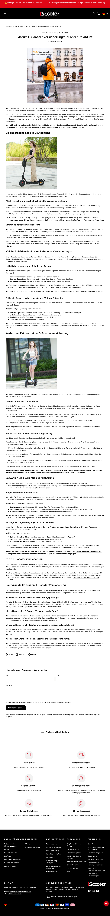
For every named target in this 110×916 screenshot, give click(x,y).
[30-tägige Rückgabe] (81, 778)
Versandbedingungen (95, 853)
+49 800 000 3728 (14, 893)
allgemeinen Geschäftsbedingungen (62, 714)
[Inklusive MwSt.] (29, 755)
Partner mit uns (72, 868)
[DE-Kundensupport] (81, 803)
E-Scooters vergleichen (12, 859)
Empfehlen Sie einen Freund (74, 845)
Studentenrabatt (73, 865)
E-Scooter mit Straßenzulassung (88, 125)
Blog (68, 871)
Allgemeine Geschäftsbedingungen (96, 869)
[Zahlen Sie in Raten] (29, 803)
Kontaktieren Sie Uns (53, 854)
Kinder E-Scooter (10, 853)
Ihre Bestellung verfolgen (51, 862)
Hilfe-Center (50, 857)
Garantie (91, 844)
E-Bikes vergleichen (11, 863)
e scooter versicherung (50, 33)
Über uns (28, 844)
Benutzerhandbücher (95, 859)
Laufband (7, 856)
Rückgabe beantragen (54, 847)
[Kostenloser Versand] (81, 755)
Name (7, 675)
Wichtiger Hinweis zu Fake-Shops (53, 867)
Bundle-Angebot (10, 866)
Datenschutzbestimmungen (88, 714)
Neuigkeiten (19, 26)
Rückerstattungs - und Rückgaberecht (96, 848)
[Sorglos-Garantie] (29, 778)
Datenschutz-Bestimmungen (93, 875)
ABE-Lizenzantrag (52, 850)
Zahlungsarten (93, 856)
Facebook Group (73, 849)
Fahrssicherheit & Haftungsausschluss (95, 864)
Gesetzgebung (51, 844)
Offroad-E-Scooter (68, 470)
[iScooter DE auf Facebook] (89, 891)
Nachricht (9, 685)
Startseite (9, 26)
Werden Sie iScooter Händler (74, 857)
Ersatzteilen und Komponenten (89, 551)
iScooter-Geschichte (32, 847)
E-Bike (6, 849)
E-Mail (58, 675)
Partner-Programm (74, 853)
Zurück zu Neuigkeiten (57, 732)
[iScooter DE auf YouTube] (97, 891)
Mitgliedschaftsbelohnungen (76, 861)
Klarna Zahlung (51, 871)
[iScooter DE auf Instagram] (93, 891)
